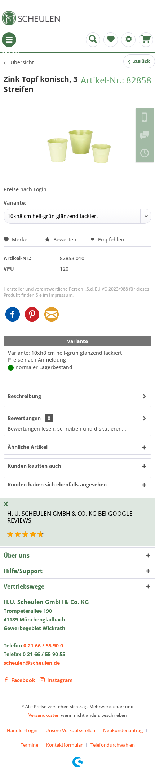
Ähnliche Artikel (28, 447)
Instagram (60, 680)
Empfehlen (110, 239)
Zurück (140, 61)
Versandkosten (44, 715)
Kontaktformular (64, 745)
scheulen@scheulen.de (32, 662)
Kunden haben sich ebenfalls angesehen (57, 484)
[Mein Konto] (128, 39)
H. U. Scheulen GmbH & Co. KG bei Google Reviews (70, 517)
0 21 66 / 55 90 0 (43, 645)
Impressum (60, 295)
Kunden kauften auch (34, 465)
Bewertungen (24, 418)
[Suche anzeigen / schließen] (93, 39)
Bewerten (65, 239)
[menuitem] (9, 39)
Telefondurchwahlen (112, 745)
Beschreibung (24, 396)
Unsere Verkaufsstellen (70, 730)
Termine (29, 745)
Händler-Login (22, 730)
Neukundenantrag (123, 730)
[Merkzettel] (110, 39)
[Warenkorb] (146, 39)
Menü (9, 39)
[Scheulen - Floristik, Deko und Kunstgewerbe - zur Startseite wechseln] (32, 18)
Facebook (23, 680)
